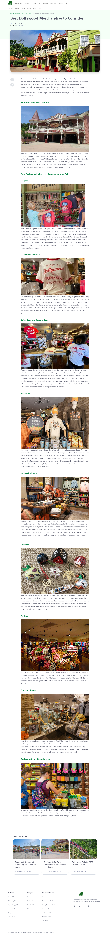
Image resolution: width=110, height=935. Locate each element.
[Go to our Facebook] (74, 906)
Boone (67, 3)
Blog (40, 8)
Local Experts (31, 913)
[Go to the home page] (10, 3)
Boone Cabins (46, 921)
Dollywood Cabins (47, 913)
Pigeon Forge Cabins (48, 901)
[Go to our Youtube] (83, 906)
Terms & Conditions (37, 932)
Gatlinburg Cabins (47, 897)
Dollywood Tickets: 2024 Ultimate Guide (82, 863)
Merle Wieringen (22, 24)
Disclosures (52, 932)
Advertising (30, 909)
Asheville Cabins (46, 917)
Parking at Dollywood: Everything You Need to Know (25, 864)
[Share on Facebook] (12, 79)
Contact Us (30, 901)
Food (34, 8)
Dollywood (53, 3)
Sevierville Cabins (47, 909)
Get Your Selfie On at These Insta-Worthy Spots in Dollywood (55, 864)
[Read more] (26, 849)
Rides (23, 8)
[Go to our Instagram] (88, 906)
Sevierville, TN (12, 909)
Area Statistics (31, 905)
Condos (17, 8)
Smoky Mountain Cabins (49, 905)
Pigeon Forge (36, 3)
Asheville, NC (11, 917)
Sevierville (45, 3)
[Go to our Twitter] (79, 906)
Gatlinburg (27, 3)
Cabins (11, 8)
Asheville (61, 3)
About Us (29, 897)
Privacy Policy (46, 932)
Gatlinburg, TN (12, 901)
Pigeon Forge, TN (13, 905)
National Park (18, 3)
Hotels (29, 8)
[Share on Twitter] (12, 85)
